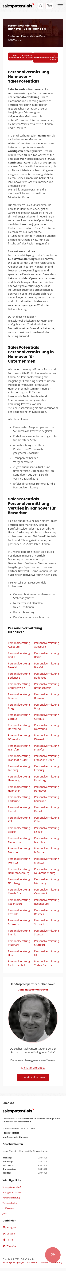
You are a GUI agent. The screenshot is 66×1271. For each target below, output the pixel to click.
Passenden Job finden (20, 56)
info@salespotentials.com (15, 1137)
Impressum (32, 1262)
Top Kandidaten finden (45, 57)
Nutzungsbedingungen (13, 1262)
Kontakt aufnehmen (33, 1077)
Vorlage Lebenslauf (12, 1187)
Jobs (5, 1213)
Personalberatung (11, 1197)
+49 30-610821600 (34, 1068)
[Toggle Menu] (60, 6)
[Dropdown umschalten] (40, 5)
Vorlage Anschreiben (12, 1192)
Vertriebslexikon (10, 1202)
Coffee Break (9, 1208)
